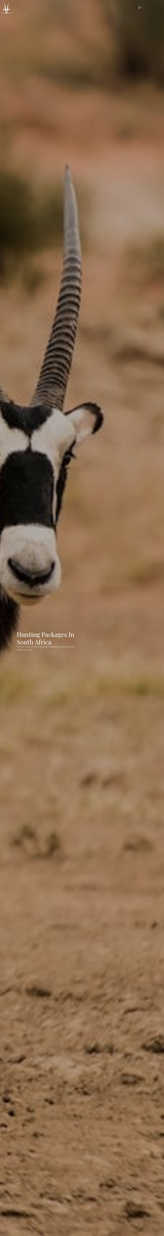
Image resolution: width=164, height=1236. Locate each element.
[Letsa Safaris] (7, 8)
